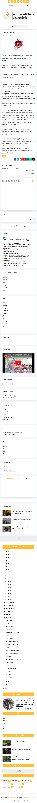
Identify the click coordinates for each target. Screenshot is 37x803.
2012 (6, 594)
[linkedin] (25, 709)
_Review (5, 321)
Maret (8, 678)
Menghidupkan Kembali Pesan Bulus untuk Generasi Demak (16, 250)
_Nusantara (6, 318)
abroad (14, 780)
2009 (6, 681)
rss (4, 290)
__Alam (5, 313)
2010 (6, 600)
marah (7, 623)
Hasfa (6, 238)
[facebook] (12, 1)
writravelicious (7, 420)
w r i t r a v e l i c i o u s (11, 243)
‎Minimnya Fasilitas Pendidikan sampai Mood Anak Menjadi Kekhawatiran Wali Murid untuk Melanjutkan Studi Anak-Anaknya (16, 256)
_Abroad (5, 316)
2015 (6, 585)
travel (18, 787)
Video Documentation (9, 324)
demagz (5, 409)
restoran (18, 784)
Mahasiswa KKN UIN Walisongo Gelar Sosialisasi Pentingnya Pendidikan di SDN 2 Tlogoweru (17, 245)
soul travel (6, 787)
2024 (6, 558)
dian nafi (7, 248)
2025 (6, 555)
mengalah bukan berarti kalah (21, 749)
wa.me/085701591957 (9, 434)
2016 (6, 582)
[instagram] (18, 1)
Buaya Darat (9, 638)
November (9, 602)
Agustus (8, 611)
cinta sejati (9, 629)
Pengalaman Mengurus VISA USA (21, 519)
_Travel (5, 305)
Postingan (8, 467)
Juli (7, 614)
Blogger (24, 226)
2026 (6, 552)
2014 (6, 588)
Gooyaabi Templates (30, 797)
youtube (5, 287)
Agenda (5, 446)
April (7, 675)
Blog (4, 326)
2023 (6, 561)
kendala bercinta (10, 626)
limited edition (10, 662)
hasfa (4, 414)
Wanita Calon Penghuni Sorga (14, 659)
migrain (8, 647)
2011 (6, 597)
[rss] (21, 1)
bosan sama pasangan (12, 653)
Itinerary (5, 451)
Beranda (5, 688)
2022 (6, 564)
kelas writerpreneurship (26, 478)
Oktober (8, 605)
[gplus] (15, 1)
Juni (7, 617)
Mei (7, 672)
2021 (6, 567)
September (9, 608)
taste (7, 665)
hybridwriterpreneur (8, 417)
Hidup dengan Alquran (12, 644)
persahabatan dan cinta (12, 641)
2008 (6, 684)
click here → (19, 706)
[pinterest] (27, 1)
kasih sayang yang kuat (12, 632)
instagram (5, 285)
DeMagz (7, 260)
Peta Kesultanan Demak (19, 741)
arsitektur (25, 780)
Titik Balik (8, 656)
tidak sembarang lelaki (12, 650)
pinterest (5, 282)
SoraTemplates (12, 797)
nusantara (6, 784)
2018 (6, 576)
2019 (6, 573)
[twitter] (9, 1)
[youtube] (24, 1)
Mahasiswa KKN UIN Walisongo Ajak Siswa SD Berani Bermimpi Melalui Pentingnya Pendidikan (17, 240)
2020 (6, 570)
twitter (5, 280)
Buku (4, 329)
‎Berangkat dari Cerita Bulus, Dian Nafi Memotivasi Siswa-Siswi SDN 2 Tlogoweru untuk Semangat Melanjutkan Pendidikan (17, 263)
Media (4, 454)
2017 (6, 579)
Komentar (8, 470)
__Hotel (5, 308)
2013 (6, 591)
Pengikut (10, 478)
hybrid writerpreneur (11, 253)
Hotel (5, 780)
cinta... (7, 635)
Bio (3, 448)
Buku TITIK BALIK (11, 668)
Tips (4, 303)
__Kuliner (5, 311)
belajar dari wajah (11, 620)
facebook (5, 277)
